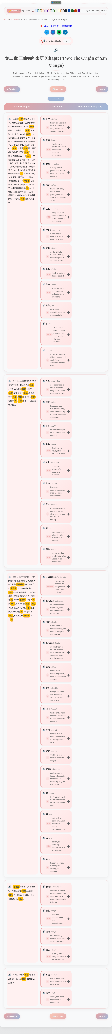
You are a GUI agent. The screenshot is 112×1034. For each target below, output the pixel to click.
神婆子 (49, 230)
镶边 (48, 688)
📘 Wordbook (56, 2)
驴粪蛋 (49, 769)
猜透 (48, 402)
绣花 (48, 667)
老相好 (49, 886)
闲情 (48, 622)
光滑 (48, 462)
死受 (48, 185)
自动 (48, 284)
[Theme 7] (52, 10)
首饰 (48, 483)
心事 (48, 426)
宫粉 (48, 504)
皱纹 (48, 751)
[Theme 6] (49, 10)
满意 (48, 910)
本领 (48, 974)
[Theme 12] (69, 10)
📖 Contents (58, 89)
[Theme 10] (62, 10)
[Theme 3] (39, 10)
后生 (48, 164)
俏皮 (48, 949)
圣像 (48, 381)
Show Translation (56, 99)
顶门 (48, 709)
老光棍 (49, 601)
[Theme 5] (46, 10)
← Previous (12, 89)
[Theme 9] (59, 10)
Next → (102, 89)
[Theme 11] (65, 10)
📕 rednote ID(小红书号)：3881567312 (56, 26)
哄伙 (48, 208)
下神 (48, 119)
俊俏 (48, 140)
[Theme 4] (42, 10)
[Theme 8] (55, 10)
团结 (48, 931)
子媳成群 (49, 577)
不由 (48, 549)
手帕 (48, 730)
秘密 (48, 993)
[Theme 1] (33, 11)
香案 (48, 248)
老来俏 (49, 643)
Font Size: (95, 11)
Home (6, 20)
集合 (48, 305)
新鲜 (48, 444)
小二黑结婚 (14, 20)
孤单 (48, 269)
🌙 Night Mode (14, 11)
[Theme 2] (36, 10)
